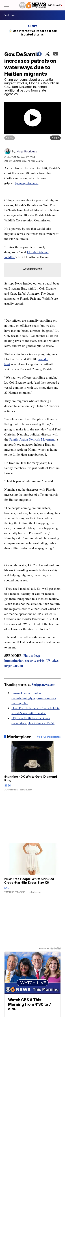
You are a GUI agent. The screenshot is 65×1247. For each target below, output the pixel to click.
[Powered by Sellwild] (55, 948)
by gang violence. (26, 183)
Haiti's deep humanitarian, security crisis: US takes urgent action (31, 660)
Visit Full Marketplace (49, 736)
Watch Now (54, 5)
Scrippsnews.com (43, 684)
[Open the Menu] (6, 5)
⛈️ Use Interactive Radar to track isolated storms (32, 32)
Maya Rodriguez (27, 151)
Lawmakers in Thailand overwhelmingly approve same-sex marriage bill (34, 698)
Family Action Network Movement (32, 439)
